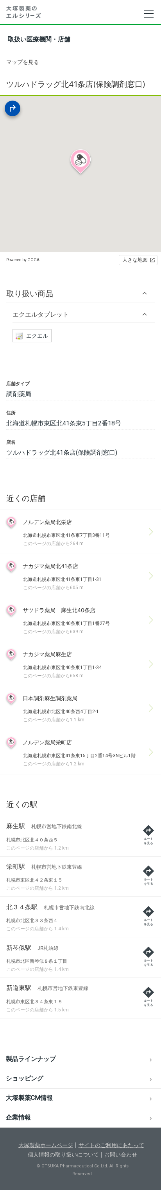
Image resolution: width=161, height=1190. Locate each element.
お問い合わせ (120, 1154)
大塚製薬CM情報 (29, 1097)
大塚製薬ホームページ (45, 1145)
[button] (80, 293)
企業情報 (18, 1117)
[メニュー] (148, 13)
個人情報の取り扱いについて (63, 1154)
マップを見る (22, 62)
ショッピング (24, 1078)
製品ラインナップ (31, 1058)
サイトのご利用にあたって (111, 1145)
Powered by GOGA (22, 260)
